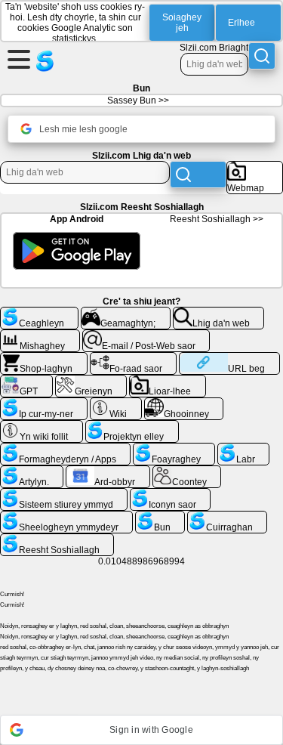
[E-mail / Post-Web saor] (146, 335)
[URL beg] (229, 358)
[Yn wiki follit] (41, 426)
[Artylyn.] (31, 471)
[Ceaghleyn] (39, 313)
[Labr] (243, 449)
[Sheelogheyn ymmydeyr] (66, 517)
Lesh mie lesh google (83, 129)
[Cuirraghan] (227, 517)
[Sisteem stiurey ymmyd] (64, 494)
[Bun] (160, 517)
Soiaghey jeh (181, 22)
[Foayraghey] (174, 449)
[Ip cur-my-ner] (44, 403)
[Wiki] (116, 403)
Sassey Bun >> (138, 100)
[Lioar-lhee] (167, 381)
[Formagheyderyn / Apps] (65, 449)
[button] (141, 730)
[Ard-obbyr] (108, 471)
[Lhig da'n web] (219, 313)
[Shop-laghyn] (44, 358)
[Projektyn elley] (132, 426)
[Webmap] (254, 167)
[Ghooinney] (184, 403)
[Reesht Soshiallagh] (57, 539)
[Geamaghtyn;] (126, 313)
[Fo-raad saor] (133, 358)
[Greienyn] (91, 381)
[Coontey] (187, 471)
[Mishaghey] (40, 335)
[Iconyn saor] (170, 494)
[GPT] (26, 381)
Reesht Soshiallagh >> (216, 219)
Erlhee (241, 22)
